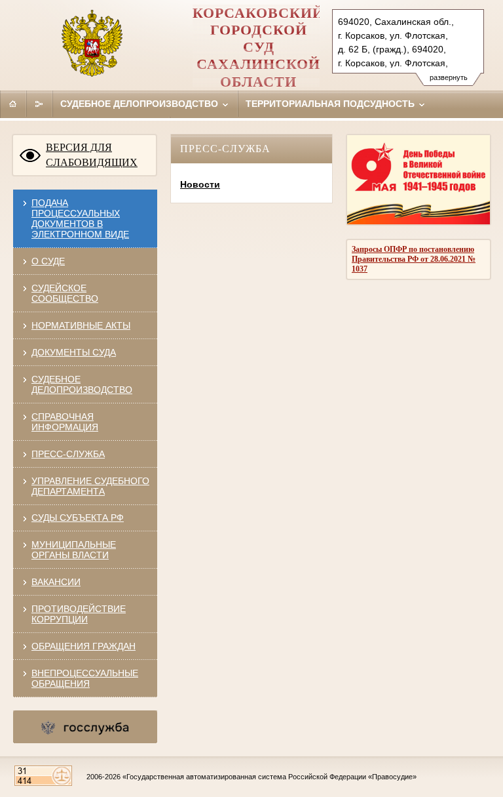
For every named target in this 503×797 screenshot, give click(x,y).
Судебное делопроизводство (140, 103)
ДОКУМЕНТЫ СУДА (73, 352)
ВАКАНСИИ (56, 582)
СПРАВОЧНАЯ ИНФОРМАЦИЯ (64, 421)
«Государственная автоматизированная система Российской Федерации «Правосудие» (269, 777)
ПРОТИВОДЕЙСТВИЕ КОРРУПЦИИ (78, 613)
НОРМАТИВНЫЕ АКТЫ (80, 325)
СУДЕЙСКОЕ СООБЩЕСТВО (64, 293)
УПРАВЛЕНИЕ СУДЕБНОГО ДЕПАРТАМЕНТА (90, 486)
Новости (200, 184)
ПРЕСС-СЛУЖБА (68, 454)
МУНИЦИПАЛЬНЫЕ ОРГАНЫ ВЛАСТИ (73, 549)
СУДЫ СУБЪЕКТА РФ (77, 517)
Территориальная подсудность (331, 103)
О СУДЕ (48, 261)
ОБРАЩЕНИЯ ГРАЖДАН (83, 646)
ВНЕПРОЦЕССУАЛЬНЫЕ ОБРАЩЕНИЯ (84, 678)
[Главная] (13, 104)
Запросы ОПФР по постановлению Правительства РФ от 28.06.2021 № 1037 (413, 259)
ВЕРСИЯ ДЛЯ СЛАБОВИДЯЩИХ (92, 155)
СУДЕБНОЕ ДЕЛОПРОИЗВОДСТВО (81, 384)
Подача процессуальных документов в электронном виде (80, 218)
